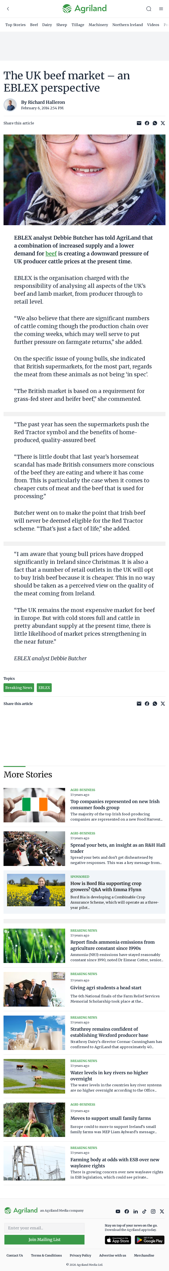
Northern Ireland (127, 25)
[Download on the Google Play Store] (150, 1240)
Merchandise (144, 1255)
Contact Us (15, 1255)
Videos (153, 25)
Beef (34, 25)
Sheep (61, 25)
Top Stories (15, 25)
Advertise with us (112, 1255)
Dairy (47, 25)
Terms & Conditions (46, 1255)
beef (51, 253)
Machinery (98, 25)
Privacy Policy (80, 1255)
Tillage (78, 25)
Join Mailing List (45, 1239)
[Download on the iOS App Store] (118, 1240)
